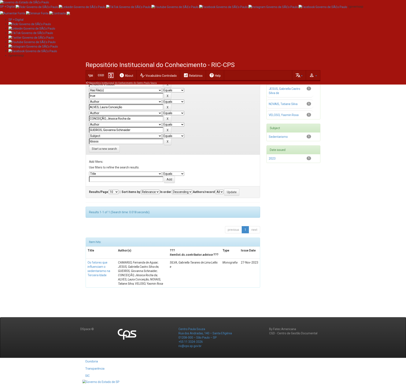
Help (215, 75)
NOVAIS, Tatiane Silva (283, 104)
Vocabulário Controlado (158, 75)
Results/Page (98, 192)
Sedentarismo (278, 136)
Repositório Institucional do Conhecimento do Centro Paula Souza (123, 83)
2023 (272, 158)
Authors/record (204, 192)
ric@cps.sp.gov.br (190, 346)
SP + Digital (7, 6)
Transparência (94, 368)
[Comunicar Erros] (68, 13)
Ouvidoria (91, 361)
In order (165, 192)
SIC (87, 375)
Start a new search (104, 148)
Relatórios (193, 75)
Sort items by (131, 192)
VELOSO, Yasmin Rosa (284, 115)
